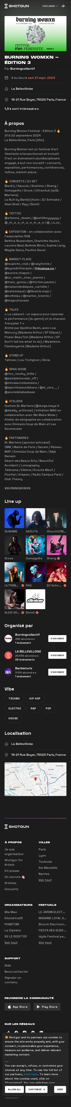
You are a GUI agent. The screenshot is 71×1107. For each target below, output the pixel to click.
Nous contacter (16, 972)
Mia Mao (11, 912)
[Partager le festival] (63, 6)
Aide (8, 965)
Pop (48, 708)
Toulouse (45, 862)
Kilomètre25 (14, 918)
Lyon (42, 855)
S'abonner (57, 638)
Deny (60, 1089)
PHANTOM (12, 924)
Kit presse (12, 871)
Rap (33, 708)
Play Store (49, 1006)
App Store (20, 1006)
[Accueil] (17, 6)
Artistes (10, 883)
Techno (14, 698)
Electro (15, 708)
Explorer (49, 6)
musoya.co (45, 268)
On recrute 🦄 (15, 877)
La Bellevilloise (22, 744)
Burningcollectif (22, 69)
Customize (35, 1089)
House (13, 718)
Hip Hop (35, 698)
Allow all (14, 1089)
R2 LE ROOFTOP (16, 936)
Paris (42, 849)
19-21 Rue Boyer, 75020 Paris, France (38, 755)
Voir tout (45, 880)
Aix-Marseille (48, 868)
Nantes (44, 874)
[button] (57, 638)
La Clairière (13, 930)
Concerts (11, 889)
